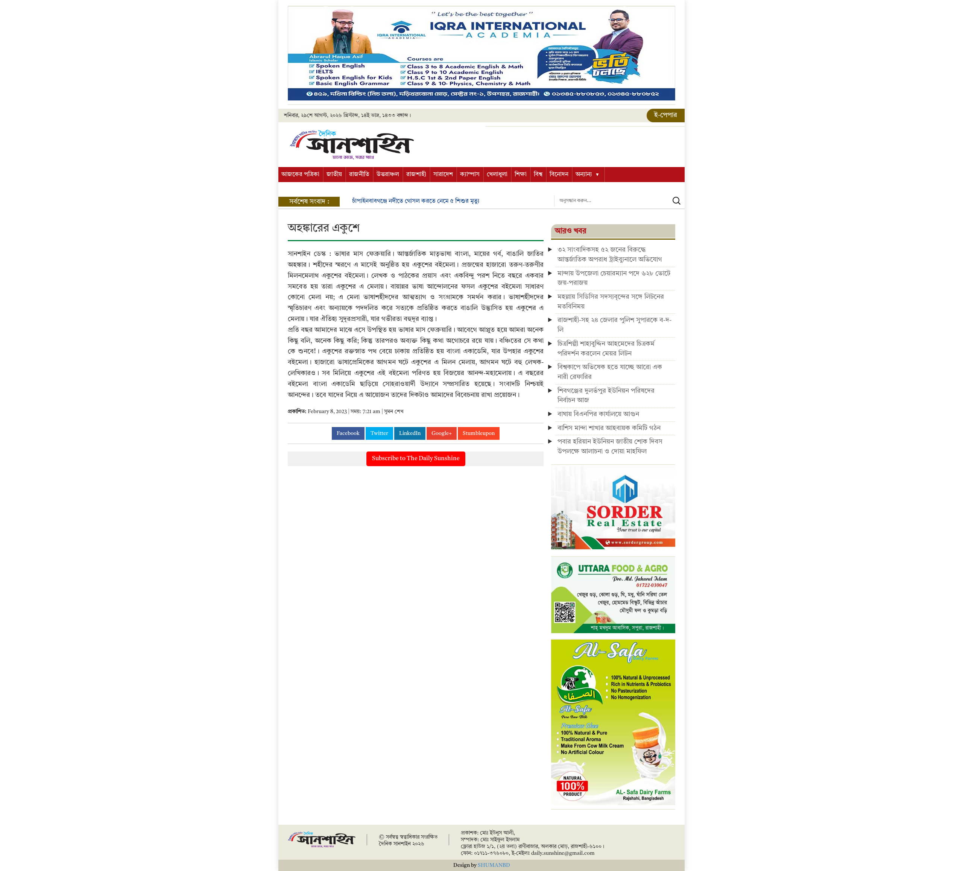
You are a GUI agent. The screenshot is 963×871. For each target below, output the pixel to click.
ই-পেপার (665, 115)
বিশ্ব (538, 175)
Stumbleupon (479, 433)
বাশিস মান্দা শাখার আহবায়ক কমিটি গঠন (609, 428)
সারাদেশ (443, 175)
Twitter (379, 433)
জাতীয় (334, 175)
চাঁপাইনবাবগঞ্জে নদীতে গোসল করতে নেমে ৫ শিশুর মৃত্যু (416, 201)
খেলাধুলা (497, 175)
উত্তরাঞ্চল (388, 175)
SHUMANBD (494, 865)
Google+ (441, 433)
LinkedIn (410, 433)
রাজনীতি (359, 175)
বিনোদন (559, 175)
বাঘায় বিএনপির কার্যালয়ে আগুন (598, 414)
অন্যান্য (584, 175)
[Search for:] (619, 201)
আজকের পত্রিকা (300, 175)
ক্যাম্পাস (470, 175)
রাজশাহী (416, 175)
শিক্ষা (521, 175)
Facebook (348, 433)
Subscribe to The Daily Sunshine (416, 459)
